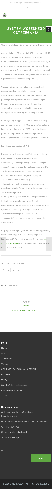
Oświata (4, 364)
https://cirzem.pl (12, 437)
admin (26, 305)
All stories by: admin (26, 310)
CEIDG (5, 396)
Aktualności (6, 358)
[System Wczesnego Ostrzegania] (3, 270)
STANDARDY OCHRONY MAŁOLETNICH (18, 369)
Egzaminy (5, 374)
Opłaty (4, 380)
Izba (3, 353)
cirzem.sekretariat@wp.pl (16, 432)
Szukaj (3, 450)
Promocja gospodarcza (11, 390)
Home (4, 348)
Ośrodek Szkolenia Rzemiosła (14, 385)
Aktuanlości (13, 286)
